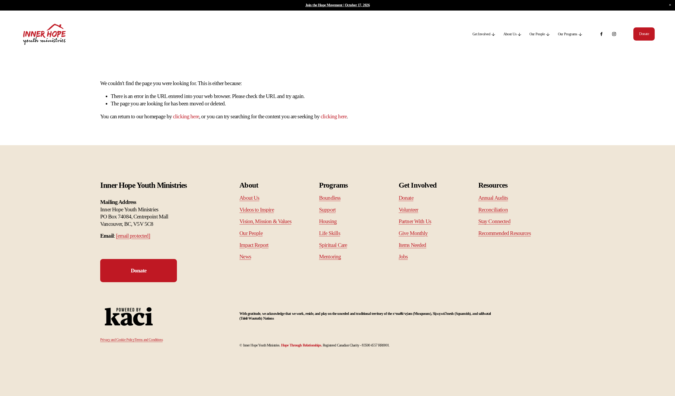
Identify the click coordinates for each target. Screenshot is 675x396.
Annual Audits (493, 198)
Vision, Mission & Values (265, 221)
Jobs (403, 256)
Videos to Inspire (256, 210)
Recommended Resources (504, 233)
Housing (328, 221)
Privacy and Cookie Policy (117, 340)
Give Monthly (413, 233)
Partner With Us (415, 221)
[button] (670, 5)
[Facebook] (601, 34)
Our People (250, 233)
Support (327, 210)
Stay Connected (494, 221)
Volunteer (408, 210)
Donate (644, 34)
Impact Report (253, 245)
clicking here (186, 116)
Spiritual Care (333, 245)
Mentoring (330, 256)
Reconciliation (493, 210)
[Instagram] (614, 34)
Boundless (329, 198)
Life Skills (329, 233)
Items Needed (412, 245)
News (245, 256)
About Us (249, 198)
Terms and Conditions (148, 340)
